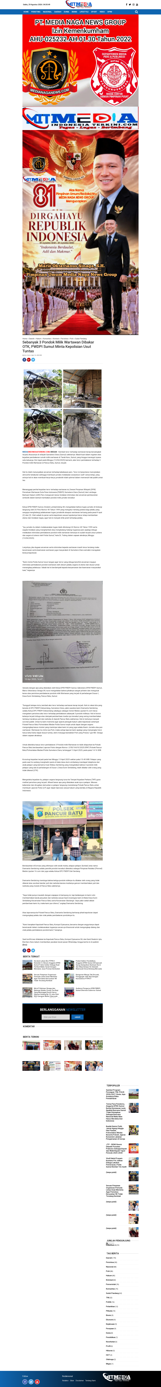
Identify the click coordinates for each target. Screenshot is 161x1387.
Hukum (38, 339)
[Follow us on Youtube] (37, 1381)
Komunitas (47, 339)
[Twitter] (33, 360)
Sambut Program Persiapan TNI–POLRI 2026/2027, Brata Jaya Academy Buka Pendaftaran (115, 1094)
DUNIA (66, 12)
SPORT (94, 12)
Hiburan (109, 1350)
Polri (71, 339)
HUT (108, 1355)
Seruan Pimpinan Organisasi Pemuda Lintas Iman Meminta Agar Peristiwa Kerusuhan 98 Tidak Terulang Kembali (45, 978)
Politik (108, 1302)
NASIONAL (47, 12)
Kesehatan (110, 1342)
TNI (107, 1297)
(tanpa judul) (111, 1172)
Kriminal (56, 339)
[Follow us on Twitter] (31, 1381)
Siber (72, 1381)
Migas (108, 1364)
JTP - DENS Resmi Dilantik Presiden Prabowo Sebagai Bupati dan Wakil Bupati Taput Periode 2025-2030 (116, 1148)
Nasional (109, 1267)
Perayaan (110, 1328)
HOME (26, 12)
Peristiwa (64, 339)
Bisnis (108, 1315)
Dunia (108, 1333)
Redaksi (65, 1381)
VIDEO (102, 12)
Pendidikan (110, 1337)
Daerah (31, 339)
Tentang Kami (90, 1381)
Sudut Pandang (81, 339)
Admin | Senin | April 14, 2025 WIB (32, 355)
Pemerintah (111, 1284)
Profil (108, 1346)
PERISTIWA (35, 12)
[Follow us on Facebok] (24, 1381)
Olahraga (109, 1359)
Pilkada (109, 1311)
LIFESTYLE (84, 12)
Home (24, 339)
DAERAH (57, 12)
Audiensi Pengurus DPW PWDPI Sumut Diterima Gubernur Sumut (88, 989)
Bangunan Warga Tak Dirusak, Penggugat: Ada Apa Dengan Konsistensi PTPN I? (87, 977)
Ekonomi (109, 1320)
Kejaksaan (110, 1324)
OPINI (109, 12)
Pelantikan (110, 1306)
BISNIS (74, 12)
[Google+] (29, 360)
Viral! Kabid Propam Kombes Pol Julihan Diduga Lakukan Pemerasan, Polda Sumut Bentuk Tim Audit (116, 1162)
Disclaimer (80, 1381)
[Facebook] (24, 360)
